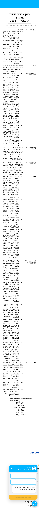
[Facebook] (24, 447)
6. (26, 260)
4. (26, 162)
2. (26, 66)
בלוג (21, 438)
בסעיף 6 (11, 217)
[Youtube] (19, 447)
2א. (26, 74)
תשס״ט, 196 (16, 25)
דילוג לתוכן (34, 452)
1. (26, 30)
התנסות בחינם (23, 476)
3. (26, 148)
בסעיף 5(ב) (7, 267)
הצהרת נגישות (12, 441)
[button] (34, 4)
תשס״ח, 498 (23, 25)
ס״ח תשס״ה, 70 (32, 25)
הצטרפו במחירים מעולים (23, 482)
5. (26, 177)
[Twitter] (15, 447)
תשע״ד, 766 (8, 25)
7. (26, 362)
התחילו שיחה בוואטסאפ (24, 497)
